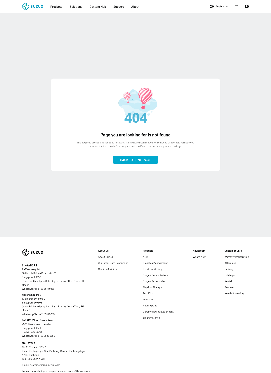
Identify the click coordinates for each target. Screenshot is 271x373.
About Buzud (105, 256)
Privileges (230, 275)
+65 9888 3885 (47, 335)
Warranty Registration (237, 256)
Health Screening (234, 293)
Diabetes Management (155, 262)
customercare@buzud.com (45, 364)
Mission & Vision (107, 268)
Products (56, 6)
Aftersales (230, 262)
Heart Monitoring (152, 268)
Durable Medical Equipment (158, 311)
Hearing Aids (150, 305)
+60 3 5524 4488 (36, 358)
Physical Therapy (152, 287)
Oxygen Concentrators (155, 275)
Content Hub (98, 6)
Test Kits (148, 293)
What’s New (199, 256)
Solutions (76, 6)
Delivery (229, 268)
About (135, 6)
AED (145, 256)
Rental (228, 281)
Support (118, 6)
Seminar (229, 287)
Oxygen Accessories (154, 281)
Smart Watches (151, 317)
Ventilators (149, 299)
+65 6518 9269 (47, 314)
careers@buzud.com (79, 370)
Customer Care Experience (113, 262)
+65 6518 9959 (46, 288)
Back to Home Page (135, 160)
